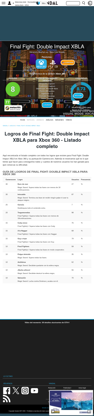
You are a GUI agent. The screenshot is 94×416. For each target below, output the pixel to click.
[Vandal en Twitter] (16, 390)
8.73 (81, 88)
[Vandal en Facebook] (7, 390)
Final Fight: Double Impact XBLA (47, 46)
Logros (47, 105)
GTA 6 (27, 5)
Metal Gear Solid (20, 2)
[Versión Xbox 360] (41, 64)
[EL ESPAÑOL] (90, 3)
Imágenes (59, 120)
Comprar (68, 62)
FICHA (22, 120)
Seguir (78, 96)
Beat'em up (43, 52)
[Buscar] (83, 3)
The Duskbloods (32, 2)
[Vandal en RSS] (7, 398)
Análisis (49, 120)
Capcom (51, 84)
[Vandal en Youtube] (34, 390)
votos (81, 108)
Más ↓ (44, 3)
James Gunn (19, 5)
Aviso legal (82, 388)
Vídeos (69, 120)
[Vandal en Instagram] (25, 390)
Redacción (51, 388)
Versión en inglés (47, 408)
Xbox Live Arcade (57, 52)
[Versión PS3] (52, 63)
